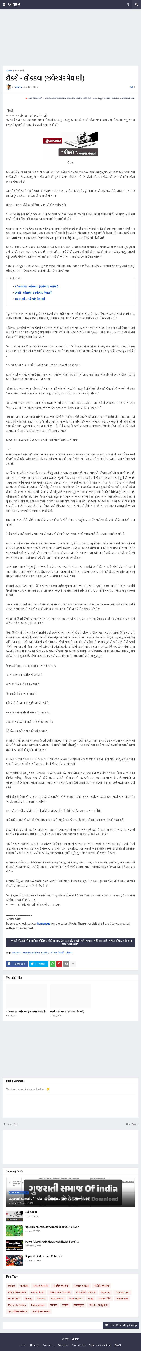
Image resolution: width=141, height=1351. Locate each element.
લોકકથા (69, 952)
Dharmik (41, 1298)
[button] (4, 4)
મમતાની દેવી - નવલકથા (85, 1292)
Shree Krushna (76, 1298)
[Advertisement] (70, 37)
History (28, 1298)
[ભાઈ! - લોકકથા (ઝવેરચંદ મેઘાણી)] (70, 996)
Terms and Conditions (100, 1345)
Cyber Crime (122, 1298)
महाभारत (53, 1305)
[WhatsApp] (52, 964)
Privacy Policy (79, 1345)
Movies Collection (17, 1305)
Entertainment (122, 1292)
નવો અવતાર (31, 1212)
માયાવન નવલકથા (40, 1286)
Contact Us (48, 1345)
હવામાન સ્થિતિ (105, 1298)
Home (9, 70)
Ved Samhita (57, 1298)
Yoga (90, 1298)
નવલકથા (24, 1286)
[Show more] (73, 964)
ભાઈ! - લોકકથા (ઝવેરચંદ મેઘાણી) (33, 292)
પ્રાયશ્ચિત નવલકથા (60, 1286)
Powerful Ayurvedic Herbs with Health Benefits (52, 1241)
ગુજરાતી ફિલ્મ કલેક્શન (17, 1311)
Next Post (131, 1124)
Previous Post (11, 1124)
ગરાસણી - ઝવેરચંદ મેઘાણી (30, 299)
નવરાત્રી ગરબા (14, 1298)
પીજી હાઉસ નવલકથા (17, 1292)
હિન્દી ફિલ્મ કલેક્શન (41, 1311)
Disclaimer (63, 1345)
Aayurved (105, 1292)
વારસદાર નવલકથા (81, 1286)
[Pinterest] (59, 964)
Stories (44, 952)
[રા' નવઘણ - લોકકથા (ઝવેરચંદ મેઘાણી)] (26, 996)
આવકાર (14, 4)
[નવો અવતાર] (14, 1216)
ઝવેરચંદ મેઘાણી (57, 952)
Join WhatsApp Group (123, 1325)
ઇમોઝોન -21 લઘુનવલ (98, 1305)
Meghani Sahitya (31, 952)
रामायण (65, 1305)
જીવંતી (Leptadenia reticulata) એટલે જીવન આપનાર (52, 1227)
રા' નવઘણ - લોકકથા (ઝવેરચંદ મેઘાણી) (36, 286)
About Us (34, 1345)
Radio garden (38, 1305)
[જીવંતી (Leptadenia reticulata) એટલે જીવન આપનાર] (14, 1230)
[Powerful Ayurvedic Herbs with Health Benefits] (14, 1245)
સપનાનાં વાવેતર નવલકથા (60, 1292)
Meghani (19, 70)
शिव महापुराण (79, 1305)
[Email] (66, 964)
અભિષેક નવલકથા (101, 1286)
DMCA (118, 1345)
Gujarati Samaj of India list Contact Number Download (49, 1198)
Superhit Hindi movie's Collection (43, 1256)
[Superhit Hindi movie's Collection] (14, 1260)
